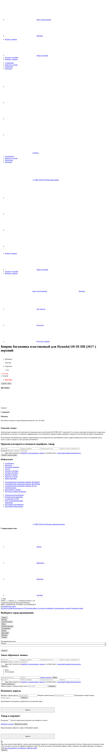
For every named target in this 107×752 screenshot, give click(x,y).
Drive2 (38, 547)
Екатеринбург (6, 628)
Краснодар (5, 633)
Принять (4, 750)
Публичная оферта (30, 608)
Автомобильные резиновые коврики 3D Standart (22, 482)
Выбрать (4, 650)
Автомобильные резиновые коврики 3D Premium (22, 484)
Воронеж (4, 635)
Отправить (52, 686)
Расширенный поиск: (8, 641)
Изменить (24, 697)
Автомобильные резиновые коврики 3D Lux (21, 486)
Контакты (8, 68)
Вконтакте (40, 563)
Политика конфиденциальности (12, 608)
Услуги (7, 469)
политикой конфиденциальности (69, 453)
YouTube (39, 595)
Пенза (3, 624)
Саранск (4, 408)
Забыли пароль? (46, 677)
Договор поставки (11, 473)
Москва (4, 619)
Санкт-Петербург (7, 622)
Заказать (4, 666)
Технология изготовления (14, 495)
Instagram (39, 579)
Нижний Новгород (7, 626)
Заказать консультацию (9, 455)
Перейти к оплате (7, 724)
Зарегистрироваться (8, 684)
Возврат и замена (11, 59)
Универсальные (10, 488)
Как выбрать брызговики (14, 506)
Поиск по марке (42, 55)
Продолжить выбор (21, 724)
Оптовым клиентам (12, 467)
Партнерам (9, 67)
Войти (55, 677)
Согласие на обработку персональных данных (54, 608)
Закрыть (27, 710)
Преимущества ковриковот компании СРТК (14, 498)
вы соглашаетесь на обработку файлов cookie (21, 748)
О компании (9, 63)
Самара (4, 637)
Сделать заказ (6, 383)
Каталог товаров (11, 39)
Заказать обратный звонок (55, 524)
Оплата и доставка (11, 57)
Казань (4, 630)
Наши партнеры (11, 478)
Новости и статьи (11, 65)
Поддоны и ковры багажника (15, 491)
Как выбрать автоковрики (14, 504)
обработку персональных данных (33, 453)
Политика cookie (77, 608)
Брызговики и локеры (13, 489)
